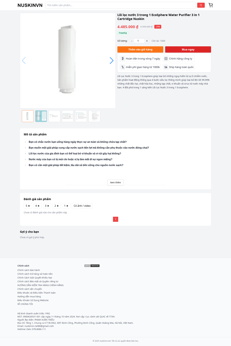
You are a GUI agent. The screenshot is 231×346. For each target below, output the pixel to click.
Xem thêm (115, 182)
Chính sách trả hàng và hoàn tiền (35, 273)
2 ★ (57, 205)
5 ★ (28, 205)
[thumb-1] (41, 116)
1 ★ (66, 205)
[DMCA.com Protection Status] (92, 265)
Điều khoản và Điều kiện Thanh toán (36, 292)
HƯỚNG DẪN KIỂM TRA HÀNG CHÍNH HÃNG (40, 285)
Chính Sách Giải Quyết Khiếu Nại (34, 277)
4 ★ (37, 205)
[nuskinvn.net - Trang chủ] (30, 5)
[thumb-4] (81, 116)
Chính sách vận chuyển (29, 288)
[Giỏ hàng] (211, 5)
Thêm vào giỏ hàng (140, 49)
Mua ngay (188, 49)
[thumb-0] (28, 116)
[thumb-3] (68, 116)
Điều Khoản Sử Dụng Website (33, 300)
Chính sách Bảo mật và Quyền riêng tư (37, 281)
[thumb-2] (54, 116)
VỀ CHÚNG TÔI (25, 303)
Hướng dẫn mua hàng (29, 296)
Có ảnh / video (82, 205)
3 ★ (47, 205)
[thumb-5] (94, 116)
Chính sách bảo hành (28, 270)
